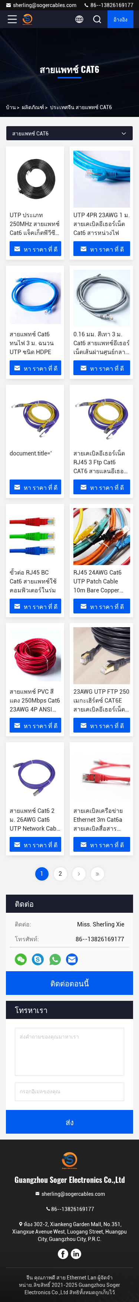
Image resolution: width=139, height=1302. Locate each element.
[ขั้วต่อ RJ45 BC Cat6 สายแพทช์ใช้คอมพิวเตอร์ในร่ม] (35, 536)
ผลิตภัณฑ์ (33, 107)
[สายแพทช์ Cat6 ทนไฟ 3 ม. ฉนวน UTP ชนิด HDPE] (35, 298)
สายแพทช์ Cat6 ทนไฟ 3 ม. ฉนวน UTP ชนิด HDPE (32, 343)
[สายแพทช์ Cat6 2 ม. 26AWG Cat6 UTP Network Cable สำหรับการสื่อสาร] (35, 775)
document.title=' (31, 453)
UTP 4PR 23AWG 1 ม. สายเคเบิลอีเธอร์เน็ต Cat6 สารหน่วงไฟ (101, 224)
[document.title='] (35, 417)
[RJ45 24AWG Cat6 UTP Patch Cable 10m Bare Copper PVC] (101, 536)
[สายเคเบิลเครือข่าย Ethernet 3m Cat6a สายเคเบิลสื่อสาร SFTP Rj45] (101, 775)
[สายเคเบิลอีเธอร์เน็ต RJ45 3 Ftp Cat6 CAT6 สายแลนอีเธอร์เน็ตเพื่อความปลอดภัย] (101, 417)
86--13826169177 (111, 5)
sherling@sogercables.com (44, 5)
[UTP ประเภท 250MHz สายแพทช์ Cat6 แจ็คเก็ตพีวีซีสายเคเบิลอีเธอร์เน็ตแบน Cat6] (35, 179)
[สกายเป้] (38, 959)
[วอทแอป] (55, 959)
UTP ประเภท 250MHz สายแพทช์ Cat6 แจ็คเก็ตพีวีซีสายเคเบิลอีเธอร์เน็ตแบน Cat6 (35, 233)
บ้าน (11, 107)
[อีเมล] (72, 959)
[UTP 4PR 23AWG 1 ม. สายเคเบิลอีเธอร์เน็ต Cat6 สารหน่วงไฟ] (101, 179)
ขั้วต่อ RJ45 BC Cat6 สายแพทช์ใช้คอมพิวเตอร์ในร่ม (33, 581)
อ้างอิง (120, 19)
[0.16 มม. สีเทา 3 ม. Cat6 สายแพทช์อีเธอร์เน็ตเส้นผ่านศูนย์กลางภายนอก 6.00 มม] (101, 298)
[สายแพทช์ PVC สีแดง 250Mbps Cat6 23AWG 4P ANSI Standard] (35, 655)
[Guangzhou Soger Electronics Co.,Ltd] (37, 19)
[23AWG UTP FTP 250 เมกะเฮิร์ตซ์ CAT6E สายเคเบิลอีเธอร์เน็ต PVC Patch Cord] (101, 655)
